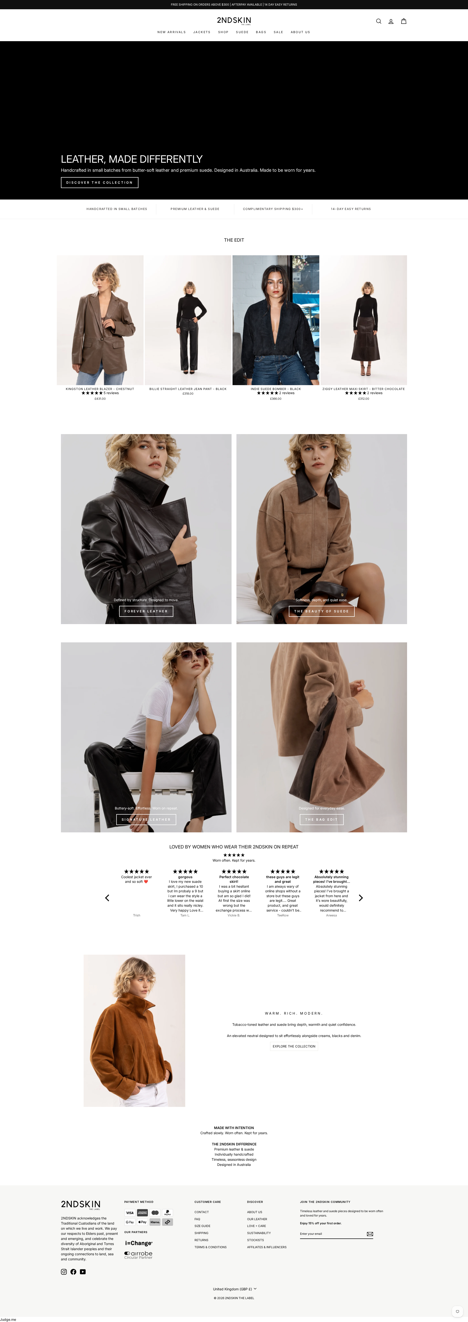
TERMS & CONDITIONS (211, 1247)
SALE (278, 32)
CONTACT (202, 1212)
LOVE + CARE (256, 1226)
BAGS (261, 32)
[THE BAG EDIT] (321, 737)
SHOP (223, 32)
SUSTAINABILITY (259, 1233)
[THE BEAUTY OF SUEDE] (321, 529)
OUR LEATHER (257, 1219)
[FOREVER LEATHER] (146, 529)
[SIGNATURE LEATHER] (146, 737)
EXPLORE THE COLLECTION (294, 1046)
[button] (93, 393)
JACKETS (202, 32)
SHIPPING (201, 1233)
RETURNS (201, 1240)
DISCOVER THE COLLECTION (99, 182)
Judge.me (8, 1319)
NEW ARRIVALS (171, 32)
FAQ (197, 1219)
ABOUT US (301, 32)
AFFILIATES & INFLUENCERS (267, 1247)
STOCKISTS (255, 1240)
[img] (234, 855)
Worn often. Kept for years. (234, 860)
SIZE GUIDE (202, 1226)
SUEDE (242, 32)
